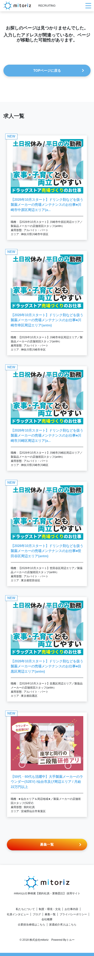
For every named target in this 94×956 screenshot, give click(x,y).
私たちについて (25, 909)
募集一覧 (50, 914)
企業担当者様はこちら (31, 924)
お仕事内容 (71, 909)
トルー (70, 939)
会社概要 (47, 919)
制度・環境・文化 (50, 909)
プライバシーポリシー (73, 914)
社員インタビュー (18, 914)
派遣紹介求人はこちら (62, 924)
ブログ (37, 914)
